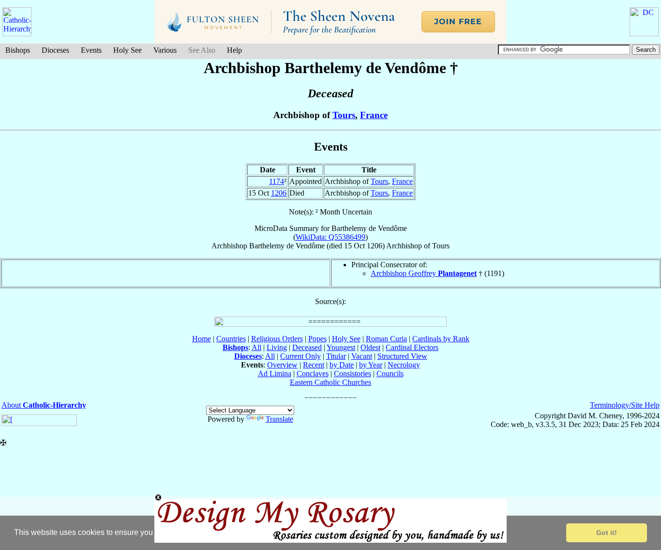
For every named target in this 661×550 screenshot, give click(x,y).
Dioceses (55, 50)
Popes (317, 339)
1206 (278, 193)
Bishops (17, 50)
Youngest (341, 347)
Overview (282, 365)
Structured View (402, 356)
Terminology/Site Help (625, 405)
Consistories (352, 373)
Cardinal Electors (412, 347)
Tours (343, 115)
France (374, 115)
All (256, 347)
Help (234, 50)
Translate (279, 419)
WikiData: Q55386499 (330, 237)
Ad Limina (274, 373)
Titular (336, 356)
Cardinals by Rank (440, 339)
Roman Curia (386, 339)
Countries (231, 339)
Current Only (300, 356)
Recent (313, 365)
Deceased (307, 347)
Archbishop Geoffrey (424, 273)
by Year (370, 365)
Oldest (370, 347)
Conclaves (313, 373)
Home (201, 339)
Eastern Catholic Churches (330, 382)
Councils (390, 373)
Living (277, 347)
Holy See (127, 50)
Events (91, 50)
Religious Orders (277, 339)
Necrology (404, 365)
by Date (342, 365)
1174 (276, 181)
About (43, 405)
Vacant (361, 356)
